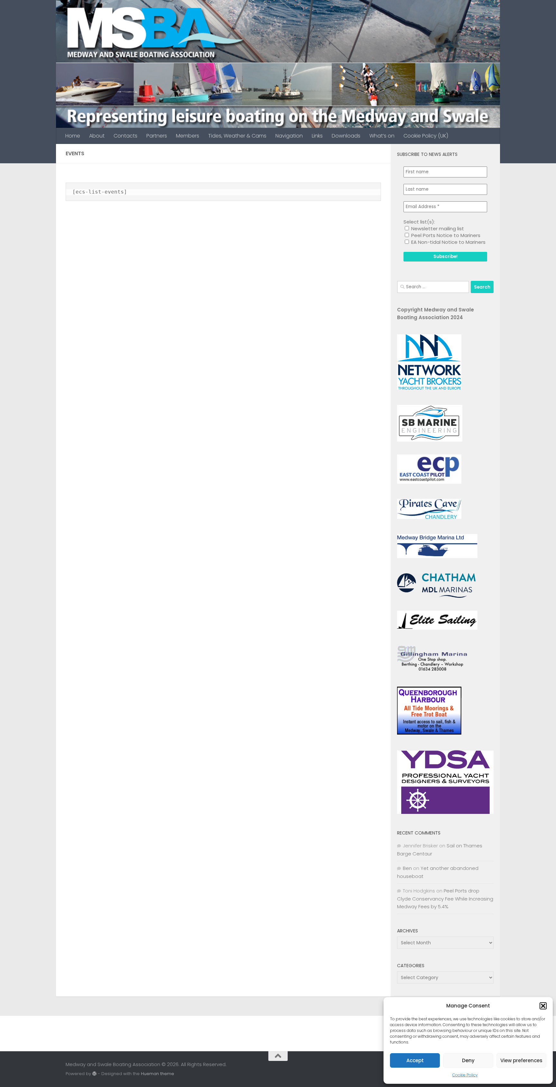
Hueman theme (157, 1074)
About (97, 135)
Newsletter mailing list (437, 228)
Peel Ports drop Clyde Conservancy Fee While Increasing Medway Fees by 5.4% (445, 898)
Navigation (289, 135)
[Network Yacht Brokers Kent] (429, 388)
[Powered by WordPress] (94, 1074)
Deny (468, 1060)
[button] (543, 1006)
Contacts (125, 135)
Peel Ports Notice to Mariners (445, 235)
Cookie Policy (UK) (425, 135)
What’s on (381, 135)
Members (187, 135)
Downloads (346, 135)
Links (317, 135)
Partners (156, 135)
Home (72, 135)
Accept (415, 1060)
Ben (407, 868)
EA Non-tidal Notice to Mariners (448, 242)
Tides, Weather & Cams (237, 135)
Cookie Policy (465, 1075)
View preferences (521, 1060)
